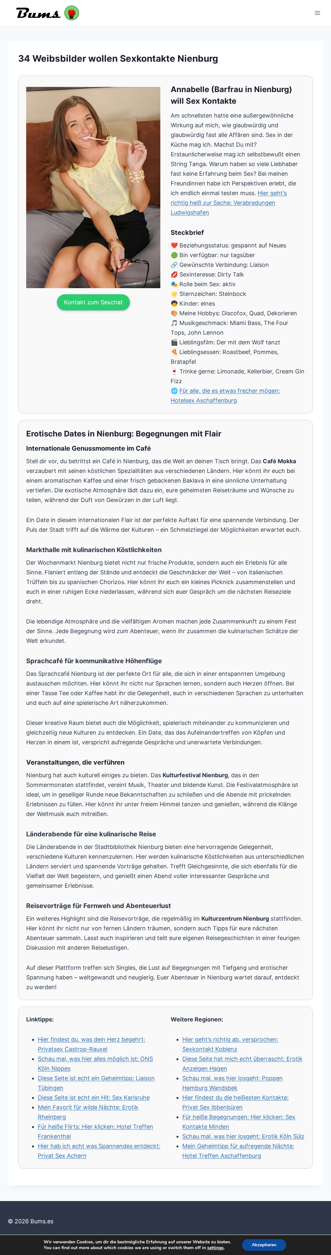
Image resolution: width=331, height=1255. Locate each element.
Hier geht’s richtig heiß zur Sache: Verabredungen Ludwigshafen (229, 203)
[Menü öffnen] (317, 13)
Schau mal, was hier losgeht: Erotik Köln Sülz (243, 1136)
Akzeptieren (264, 1245)
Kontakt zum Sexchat (93, 302)
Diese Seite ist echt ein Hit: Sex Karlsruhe (94, 1097)
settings (215, 1248)
